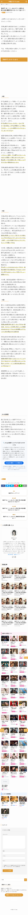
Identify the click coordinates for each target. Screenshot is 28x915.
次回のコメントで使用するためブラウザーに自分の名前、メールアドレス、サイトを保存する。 (14, 866)
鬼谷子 (4, 12)
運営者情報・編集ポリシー (14, 554)
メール (4, 855)
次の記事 (26, 731)
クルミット (14, 538)
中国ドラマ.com (14, 1)
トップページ (26, 658)
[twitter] (15, 557)
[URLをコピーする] (25, 486)
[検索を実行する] (25, 879)
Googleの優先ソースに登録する (14, 462)
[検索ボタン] (26, 1)
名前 (3, 851)
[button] (3, 486)
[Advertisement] (14, 78)
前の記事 (2, 731)
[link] (13, 557)
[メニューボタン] (1, 1)
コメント (5, 834)
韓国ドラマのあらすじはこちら (14, 894)
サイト (4, 860)
